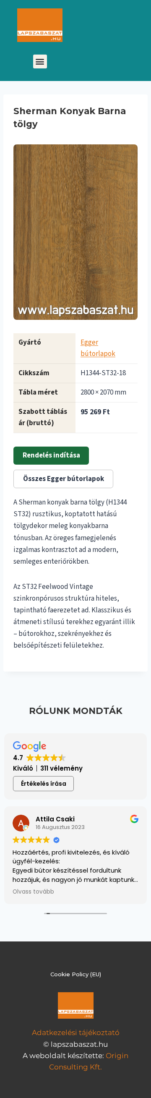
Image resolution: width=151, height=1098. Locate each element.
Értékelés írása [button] (43, 783)
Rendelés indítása (51, 455)
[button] (40, 61)
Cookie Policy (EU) (75, 974)
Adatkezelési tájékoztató (76, 1032)
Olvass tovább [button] (33, 892)
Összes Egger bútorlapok (63, 479)
